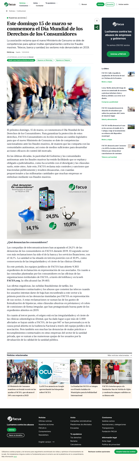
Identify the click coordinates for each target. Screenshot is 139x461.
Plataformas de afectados (81, 424)
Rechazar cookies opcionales (99, 452)
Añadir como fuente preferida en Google (21, 60)
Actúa (35, 3)
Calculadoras (75, 444)
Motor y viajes (107, 82)
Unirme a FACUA (118, 54)
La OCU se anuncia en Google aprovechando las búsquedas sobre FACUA (51, 389)
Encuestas (74, 428)
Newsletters (43, 435)
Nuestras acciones (46, 424)
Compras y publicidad (110, 102)
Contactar (39, 6)
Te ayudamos (50, 3)
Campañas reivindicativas (80, 421)
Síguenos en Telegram (63, 60)
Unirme (100, 4)
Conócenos (23, 6)
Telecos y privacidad (109, 157)
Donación (110, 4)
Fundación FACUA (109, 431)
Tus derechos (75, 437)
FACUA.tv (42, 428)
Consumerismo (45, 431)
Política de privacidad (111, 444)
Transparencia (108, 428)
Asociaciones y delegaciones (114, 424)
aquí (15, 456)
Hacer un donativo (15, 435)
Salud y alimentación (109, 119)
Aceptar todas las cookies (125, 452)
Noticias (22, 3)
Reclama (73, 441)
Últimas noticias (45, 421)
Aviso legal (106, 441)
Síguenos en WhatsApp (44, 60)
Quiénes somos (108, 421)
